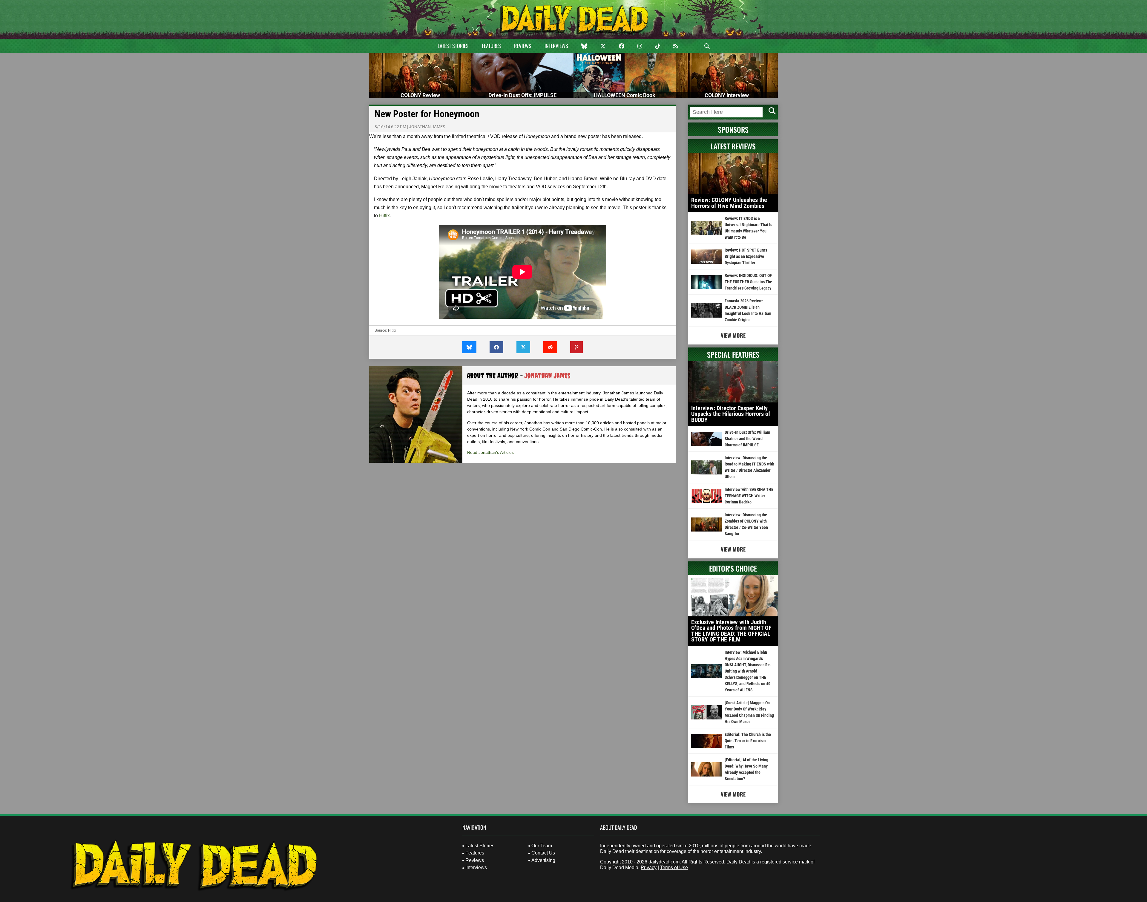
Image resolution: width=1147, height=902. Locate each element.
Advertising (543, 860)
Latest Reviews (733, 146)
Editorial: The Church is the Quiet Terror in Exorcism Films (748, 740)
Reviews (522, 46)
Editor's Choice (733, 568)
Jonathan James (427, 126)
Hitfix (384, 215)
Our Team (541, 845)
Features (491, 46)
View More (733, 335)
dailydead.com (664, 861)
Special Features (733, 354)
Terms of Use (674, 867)
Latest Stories (453, 46)
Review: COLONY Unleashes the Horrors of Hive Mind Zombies (729, 202)
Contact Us (543, 852)
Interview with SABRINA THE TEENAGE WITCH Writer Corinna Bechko (749, 495)
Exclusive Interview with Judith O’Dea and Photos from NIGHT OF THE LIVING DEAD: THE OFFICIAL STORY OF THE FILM (731, 630)
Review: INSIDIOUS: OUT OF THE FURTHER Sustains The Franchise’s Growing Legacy (748, 281)
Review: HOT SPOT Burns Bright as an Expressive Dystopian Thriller (746, 256)
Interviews (556, 46)
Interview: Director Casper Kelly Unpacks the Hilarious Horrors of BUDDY (730, 414)
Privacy (649, 867)
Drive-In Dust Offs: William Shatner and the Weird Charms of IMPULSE (747, 438)
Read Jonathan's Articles (490, 452)
